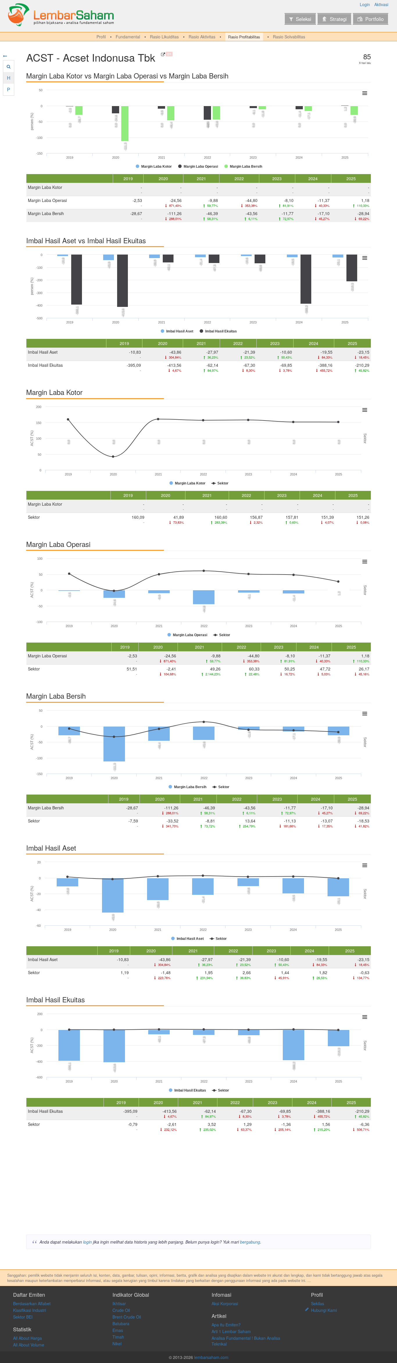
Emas (117, 1330)
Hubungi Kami (324, 1310)
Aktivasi (381, 4)
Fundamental (128, 37)
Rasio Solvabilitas (289, 37)
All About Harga (27, 1338)
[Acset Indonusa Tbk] (163, 54)
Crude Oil (121, 1310)
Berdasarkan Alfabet (32, 1303)
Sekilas (317, 1303)
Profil (101, 37)
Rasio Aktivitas (202, 37)
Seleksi (303, 18)
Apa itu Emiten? (226, 1325)
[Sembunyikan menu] (5, 56)
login (87, 1242)
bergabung (250, 1242)
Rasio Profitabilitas (244, 37)
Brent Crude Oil (126, 1317)
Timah (118, 1337)
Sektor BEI (23, 1317)
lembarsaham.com (211, 1357)
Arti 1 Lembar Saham (231, 1331)
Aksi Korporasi (225, 1303)
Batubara (120, 1323)
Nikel (116, 1343)
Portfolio (374, 18)
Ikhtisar (119, 1303)
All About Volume (28, 1345)
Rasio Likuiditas (164, 37)
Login (365, 4)
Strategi (338, 18)
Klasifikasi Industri (29, 1310)
